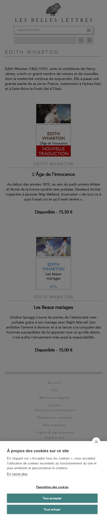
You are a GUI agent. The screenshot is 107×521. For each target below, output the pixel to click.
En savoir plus (17, 474)
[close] (96, 441)
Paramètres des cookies (52, 487)
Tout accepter (52, 498)
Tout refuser (52, 509)
